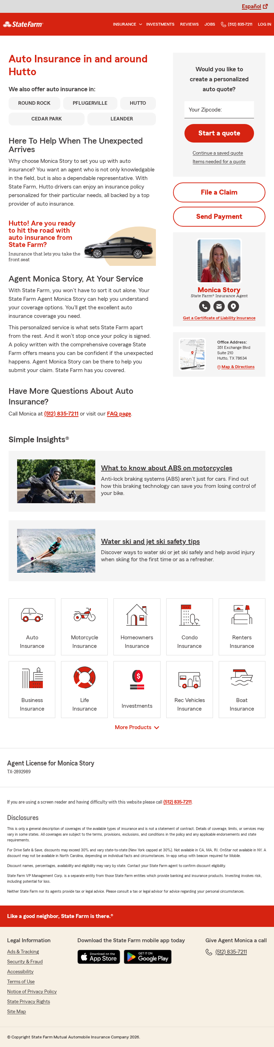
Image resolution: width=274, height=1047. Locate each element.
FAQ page (119, 414)
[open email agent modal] (219, 307)
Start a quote (219, 133)
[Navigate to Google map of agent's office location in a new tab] (233, 306)
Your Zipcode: (205, 110)
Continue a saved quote (218, 153)
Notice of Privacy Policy (32, 991)
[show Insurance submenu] (139, 24)
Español (251, 6)
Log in (264, 24)
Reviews (189, 24)
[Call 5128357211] (204, 306)
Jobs (209, 24)
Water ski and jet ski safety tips (150, 541)
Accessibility (20, 971)
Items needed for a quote (219, 161)
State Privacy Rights (28, 1001)
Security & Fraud (25, 961)
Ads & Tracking (23, 951)
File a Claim (219, 192)
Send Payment (219, 216)
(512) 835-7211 (240, 24)
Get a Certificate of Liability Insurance (219, 318)
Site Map (16, 1011)
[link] (23, 24)
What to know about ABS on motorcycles (166, 468)
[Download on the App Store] (98, 957)
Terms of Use (21, 981)
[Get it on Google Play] (148, 957)
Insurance (124, 24)
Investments (160, 24)
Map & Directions (238, 367)
